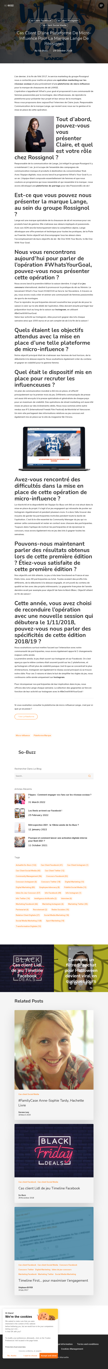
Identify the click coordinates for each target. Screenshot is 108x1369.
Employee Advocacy (49, 887)
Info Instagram (73, 893)
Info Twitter (23, 898)
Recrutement (40, 910)
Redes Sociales (60, 910)
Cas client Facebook (40, 20)
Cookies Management (72, 1349)
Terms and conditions (88, 1344)
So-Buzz (43, 50)
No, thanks (11, 1356)
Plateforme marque (42, 735)
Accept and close (49, 1356)
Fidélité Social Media (75, 887)
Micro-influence (23, 735)
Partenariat (22, 910)
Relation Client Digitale (28, 915)
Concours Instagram (26, 882)
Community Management (29, 876)
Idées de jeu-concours (28, 893)
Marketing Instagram (53, 904)
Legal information (64, 1344)
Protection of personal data (15, 1347)
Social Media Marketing (56, 915)
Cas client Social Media (53, 25)
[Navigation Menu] (101, 5)
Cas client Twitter (54, 871)
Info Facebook (53, 893)
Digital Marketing (74, 882)
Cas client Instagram (67, 20)
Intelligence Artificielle (45, 898)
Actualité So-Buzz (26, 865)
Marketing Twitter (78, 904)
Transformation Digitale (28, 926)
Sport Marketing (55, 921)
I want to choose (30, 1356)
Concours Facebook (57, 876)
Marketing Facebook (27, 904)
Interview (66, 898)
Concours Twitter (50, 882)
